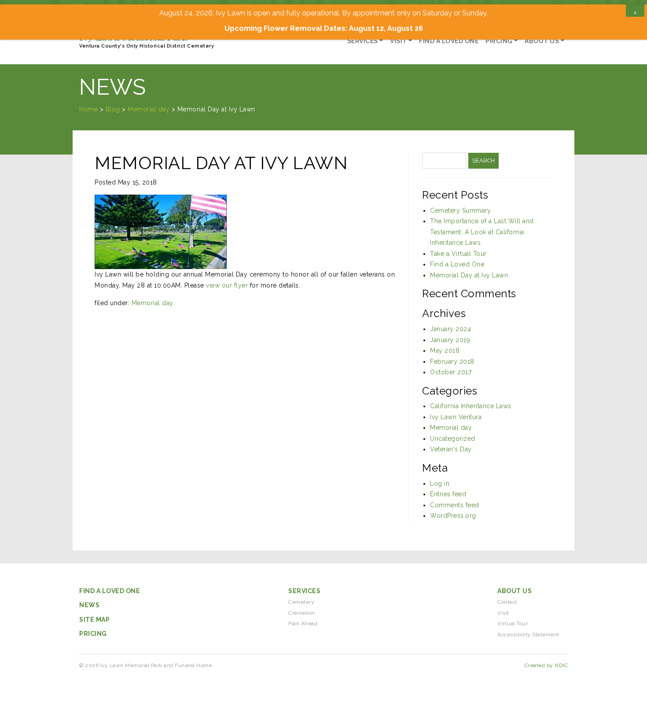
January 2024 (450, 328)
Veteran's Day (451, 449)
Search (483, 160)
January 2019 (450, 339)
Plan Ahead (302, 623)
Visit (398, 40)
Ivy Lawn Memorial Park (146, 40)
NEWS (89, 605)
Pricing (499, 40)
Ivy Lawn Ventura (456, 417)
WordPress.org (453, 515)
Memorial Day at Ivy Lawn (469, 275)
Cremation (301, 613)
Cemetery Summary (460, 210)
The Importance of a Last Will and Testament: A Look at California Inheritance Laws (482, 232)
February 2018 (452, 361)
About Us (542, 40)
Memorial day (152, 302)
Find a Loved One (448, 40)
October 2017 (450, 372)
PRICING (93, 633)
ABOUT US (514, 590)
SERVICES (304, 590)
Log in (439, 483)
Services (362, 40)
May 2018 (445, 350)
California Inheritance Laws (470, 406)
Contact (507, 602)
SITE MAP (94, 619)
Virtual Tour (512, 623)
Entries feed (448, 494)
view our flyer (227, 285)
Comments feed (454, 505)
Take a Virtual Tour (458, 253)
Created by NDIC (546, 665)
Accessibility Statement (528, 634)
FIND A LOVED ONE (109, 590)
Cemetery (301, 602)
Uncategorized (452, 438)
